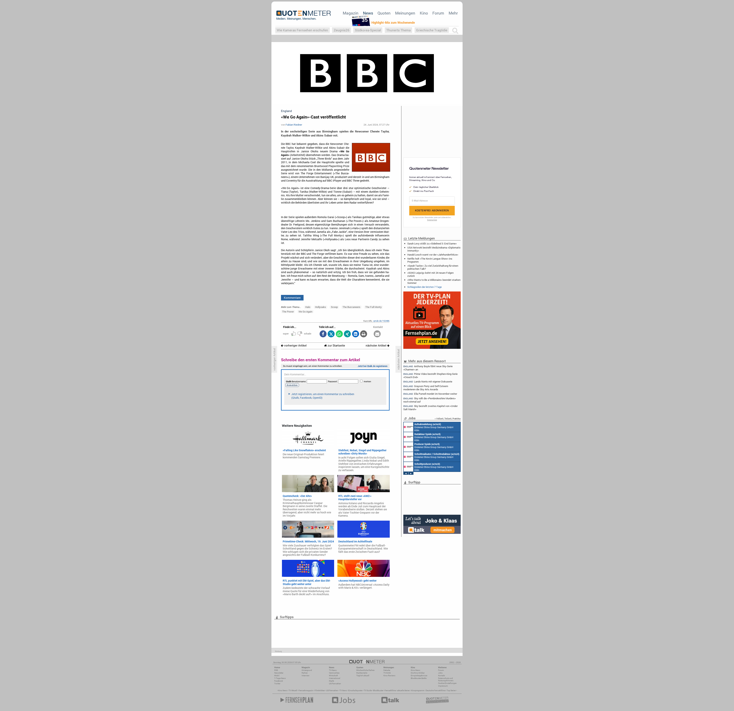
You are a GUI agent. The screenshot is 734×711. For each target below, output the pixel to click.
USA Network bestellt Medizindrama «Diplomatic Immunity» (434, 249)
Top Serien (451, 690)
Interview (305, 675)
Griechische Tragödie (431, 30)
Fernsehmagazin (306, 690)
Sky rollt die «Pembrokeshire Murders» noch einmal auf (429, 400)
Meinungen (405, 13)
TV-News (333, 670)
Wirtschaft (333, 675)
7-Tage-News (280, 678)
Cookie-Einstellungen (447, 683)
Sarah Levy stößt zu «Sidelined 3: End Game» (432, 243)
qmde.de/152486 (381, 320)
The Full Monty (373, 306)
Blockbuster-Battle (418, 678)
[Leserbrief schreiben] (377, 334)
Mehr (453, 13)
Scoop (334, 306)
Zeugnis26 (341, 30)
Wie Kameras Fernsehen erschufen (302, 30)
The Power (288, 311)
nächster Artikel (376, 345)
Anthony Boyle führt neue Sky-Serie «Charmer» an (428, 367)
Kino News (282, 690)
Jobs (440, 673)
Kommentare (292, 297)
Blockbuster (378, 690)
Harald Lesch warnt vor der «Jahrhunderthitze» (432, 254)
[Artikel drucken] (364, 334)
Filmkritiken (320, 690)
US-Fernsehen (335, 683)
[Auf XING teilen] (347, 334)
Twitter (277, 683)
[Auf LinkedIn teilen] (355, 334)
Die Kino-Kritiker (418, 673)
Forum (438, 13)
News (368, 13)
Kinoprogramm (417, 690)
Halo (307, 306)
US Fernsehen (332, 690)
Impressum (443, 686)
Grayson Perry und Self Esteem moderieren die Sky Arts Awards (425, 388)
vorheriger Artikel (295, 345)
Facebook (278, 681)
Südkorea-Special (368, 30)
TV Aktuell (293, 690)
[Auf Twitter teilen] (331, 334)
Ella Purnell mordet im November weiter (430, 393)
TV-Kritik (387, 673)
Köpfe (331, 681)
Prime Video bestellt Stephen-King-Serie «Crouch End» (430, 375)
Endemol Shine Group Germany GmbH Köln (433, 427)
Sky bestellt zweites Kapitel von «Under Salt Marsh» (430, 407)
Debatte (386, 670)
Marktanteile (361, 673)
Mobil (276, 675)
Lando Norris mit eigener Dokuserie (427, 381)
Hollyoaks (320, 306)
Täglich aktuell (362, 675)
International (334, 678)
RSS (276, 670)
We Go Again (305, 311)
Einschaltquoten (355, 690)
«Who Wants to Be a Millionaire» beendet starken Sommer (433, 281)
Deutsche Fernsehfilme (435, 690)
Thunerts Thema (398, 30)
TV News (343, 690)
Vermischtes (334, 673)
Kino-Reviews (389, 675)
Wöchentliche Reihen (365, 670)
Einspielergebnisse (419, 675)
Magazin (350, 13)
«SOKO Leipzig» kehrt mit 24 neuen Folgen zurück (430, 274)
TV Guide (368, 690)
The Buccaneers (351, 306)
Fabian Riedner (294, 124)
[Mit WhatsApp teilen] (339, 334)
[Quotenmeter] (303, 15)
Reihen (305, 673)
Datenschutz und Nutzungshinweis (445, 679)
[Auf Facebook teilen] (323, 334)
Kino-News (415, 670)
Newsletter (278, 673)
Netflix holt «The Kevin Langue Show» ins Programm (429, 260)
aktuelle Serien (403, 690)
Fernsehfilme (390, 690)
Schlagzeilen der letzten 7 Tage (424, 287)
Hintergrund (307, 670)
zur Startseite (336, 345)
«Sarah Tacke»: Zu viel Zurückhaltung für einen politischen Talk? (432, 267)
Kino (424, 13)
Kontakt (441, 675)
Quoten (384, 13)
